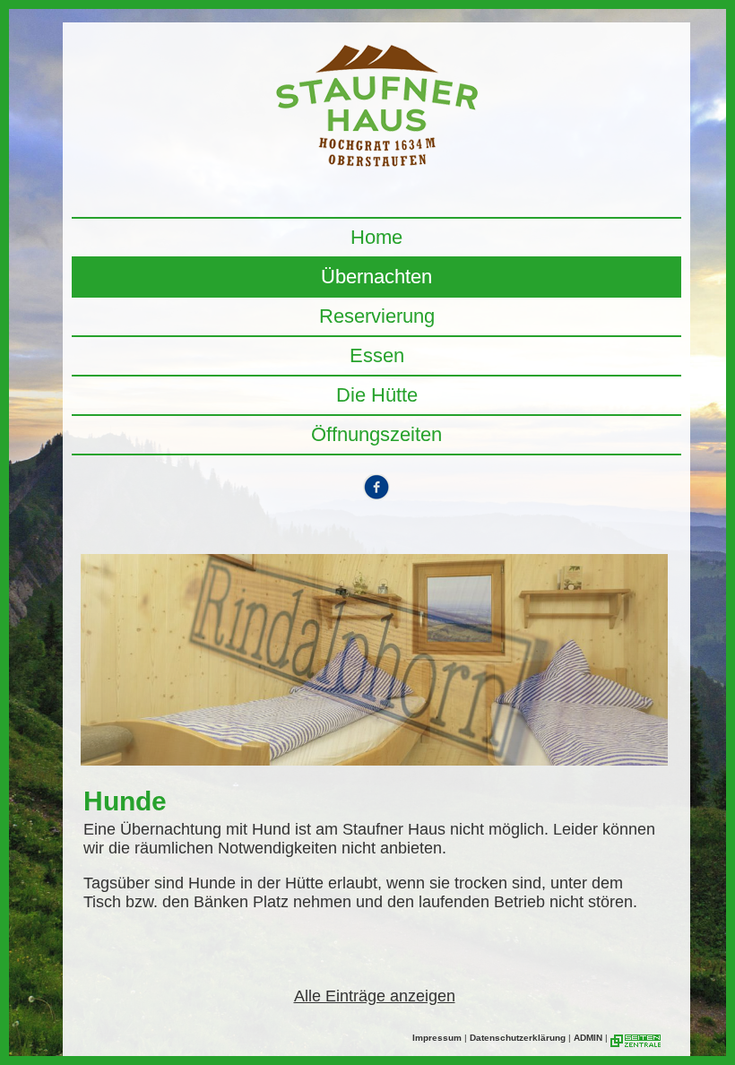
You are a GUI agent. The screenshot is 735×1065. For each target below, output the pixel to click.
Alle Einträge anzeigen (374, 996)
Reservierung (377, 316)
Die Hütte (377, 395)
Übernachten (376, 276)
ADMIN (588, 1038)
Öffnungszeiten (376, 434)
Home (376, 237)
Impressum (437, 1038)
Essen (377, 355)
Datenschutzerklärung (518, 1038)
